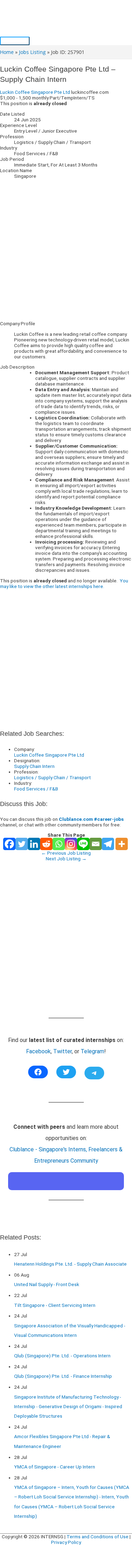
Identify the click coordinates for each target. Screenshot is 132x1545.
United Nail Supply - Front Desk (46, 1284)
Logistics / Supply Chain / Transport (52, 777)
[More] (121, 844)
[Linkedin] (34, 844)
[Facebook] (9, 844)
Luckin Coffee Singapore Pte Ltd (35, 92)
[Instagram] (71, 844)
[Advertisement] (66, 249)
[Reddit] (46, 844)
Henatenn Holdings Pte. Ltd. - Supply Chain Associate (70, 1264)
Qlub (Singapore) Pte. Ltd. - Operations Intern (62, 1355)
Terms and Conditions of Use (97, 1536)
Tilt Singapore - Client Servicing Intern (54, 1305)
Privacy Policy (66, 1542)
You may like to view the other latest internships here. (64, 583)
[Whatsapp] (58, 844)
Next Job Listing (66, 858)
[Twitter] (21, 844)
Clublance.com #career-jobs (91, 819)
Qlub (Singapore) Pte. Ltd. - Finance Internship (63, 1376)
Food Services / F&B (36, 789)
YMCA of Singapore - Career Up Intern (54, 1467)
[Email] (95, 844)
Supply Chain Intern (34, 766)
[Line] (83, 844)
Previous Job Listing (66, 853)
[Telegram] (108, 844)
